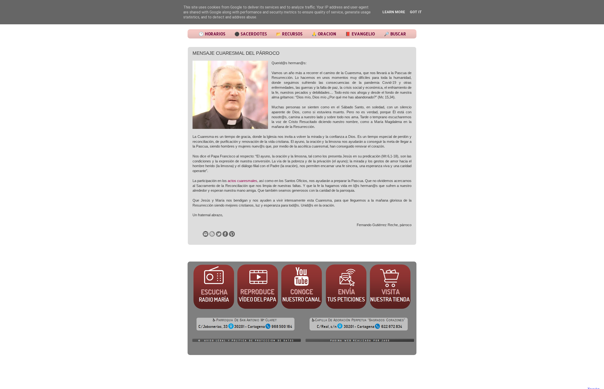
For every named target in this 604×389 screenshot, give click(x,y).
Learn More (393, 12)
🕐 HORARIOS (212, 33)
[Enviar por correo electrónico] (205, 234)
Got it (416, 12)
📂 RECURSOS (289, 33)
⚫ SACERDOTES (251, 33)
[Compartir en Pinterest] (232, 234)
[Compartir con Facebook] (225, 234)
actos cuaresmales (242, 181)
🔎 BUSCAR (395, 33)
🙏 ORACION (324, 33)
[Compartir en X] (219, 234)
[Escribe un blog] (212, 234)
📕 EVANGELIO (360, 33)
